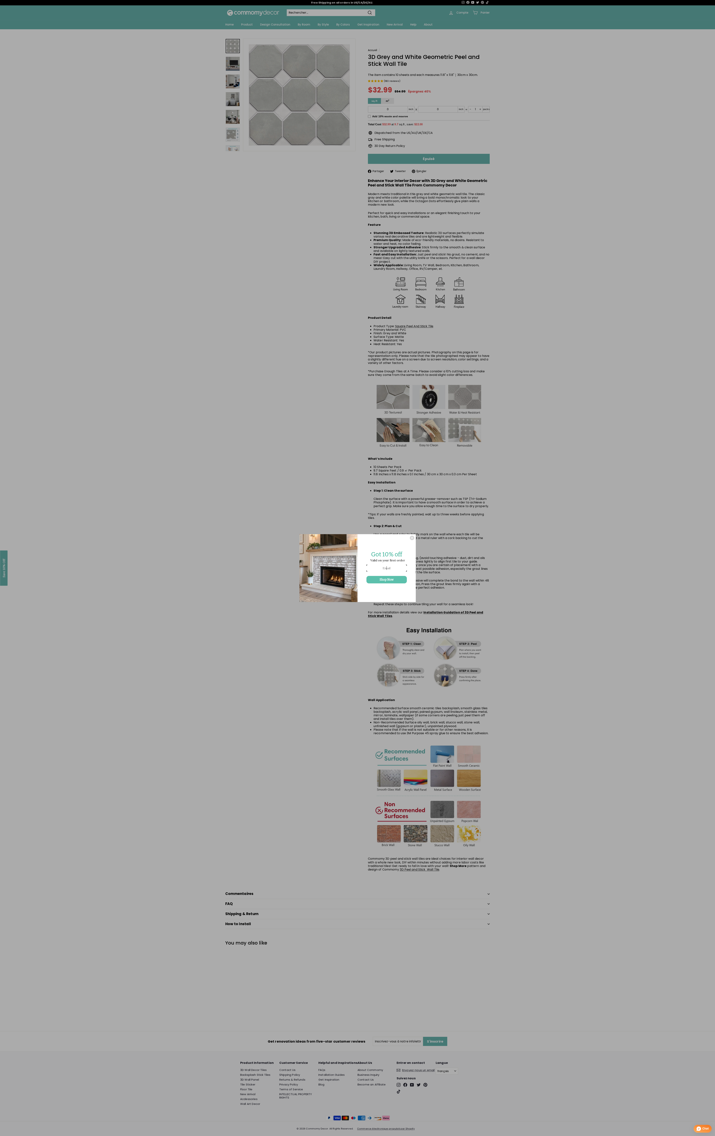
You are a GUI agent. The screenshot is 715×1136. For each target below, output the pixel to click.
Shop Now (387, 579)
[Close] (412, 538)
